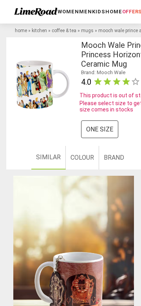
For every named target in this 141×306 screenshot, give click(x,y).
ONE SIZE (99, 129)
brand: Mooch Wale (103, 72)
